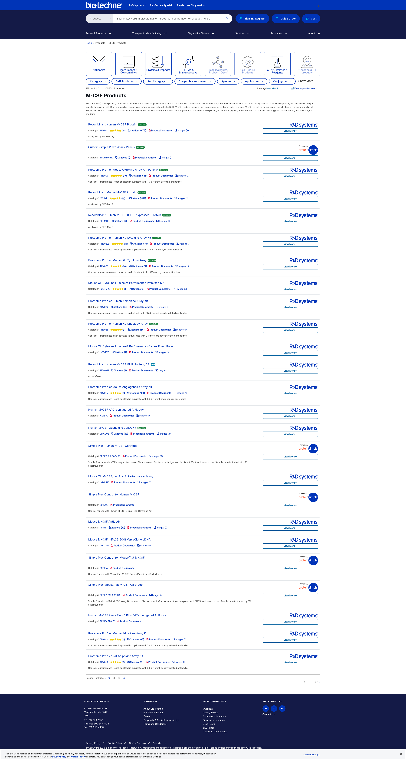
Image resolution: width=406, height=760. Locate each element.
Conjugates (280, 81)
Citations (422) (139, 266)
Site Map (157, 743)
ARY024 (104, 307)
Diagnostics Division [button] (199, 33)
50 (124, 678)
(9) (123, 329)
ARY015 (104, 393)
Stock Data (209, 724)
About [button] (312, 33)
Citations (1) (124, 157)
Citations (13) (121, 221)
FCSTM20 (105, 289)
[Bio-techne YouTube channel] (282, 708)
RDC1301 (104, 545)
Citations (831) (139, 175)
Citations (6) (120, 370)
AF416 (103, 527)
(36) (124, 266)
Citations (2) (120, 352)
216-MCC (104, 221)
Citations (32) (118, 527)
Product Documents (161, 130)
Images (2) (183, 198)
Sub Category (156, 81)
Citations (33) (120, 307)
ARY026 (104, 329)
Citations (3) (137, 289)
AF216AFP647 (107, 621)
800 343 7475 (101, 723)
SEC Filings (208, 727)
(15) (123, 130)
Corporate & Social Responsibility (161, 720)
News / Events (210, 712)
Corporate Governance (215, 731)
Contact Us (268, 714)
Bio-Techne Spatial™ (161, 5)
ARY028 (104, 266)
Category (96, 81)
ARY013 (104, 639)
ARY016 (104, 662)
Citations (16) (136, 662)
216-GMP (104, 370)
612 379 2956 (96, 720)
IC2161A (104, 415)
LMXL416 (104, 482)
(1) (125, 289)
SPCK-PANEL (106, 157)
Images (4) (157, 595)
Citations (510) (140, 243)
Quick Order (288, 18)
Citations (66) (136, 639)
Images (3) (183, 130)
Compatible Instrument (193, 81)
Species (226, 81)
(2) (123, 662)
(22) (125, 243)
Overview (208, 708)
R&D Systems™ (137, 5)
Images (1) (166, 157)
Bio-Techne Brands (153, 712)
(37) (124, 175)
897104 (104, 568)
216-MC (104, 130)
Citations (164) (137, 393)
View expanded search (306, 88)
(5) (123, 393)
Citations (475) (138, 130)
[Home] (104, 4)
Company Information (214, 716)
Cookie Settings (137, 743)
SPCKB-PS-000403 (110, 456)
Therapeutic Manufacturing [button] (147, 33)
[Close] (400, 754)
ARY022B (105, 243)
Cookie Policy (115, 743)
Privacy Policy (93, 743)
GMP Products (125, 81)
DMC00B (104, 433)
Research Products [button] (96, 33)
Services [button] (240, 33)
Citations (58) (137, 329)
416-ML (103, 198)
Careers (148, 716)
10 (109, 678)
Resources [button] (276, 33)
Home (89, 43)
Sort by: (261, 88)
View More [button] (289, 130)
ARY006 (104, 175)
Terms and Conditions (155, 724)
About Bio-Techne (153, 708)
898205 (104, 505)
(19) (123, 198)
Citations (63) (121, 433)
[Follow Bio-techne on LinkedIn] (265, 708)
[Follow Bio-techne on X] (274, 708)
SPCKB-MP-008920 (110, 595)
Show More (305, 81)
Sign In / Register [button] (255, 18)
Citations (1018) (138, 198)
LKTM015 (104, 352)
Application (252, 81)
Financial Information (214, 720)
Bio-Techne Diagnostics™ (191, 5)
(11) (123, 639)
